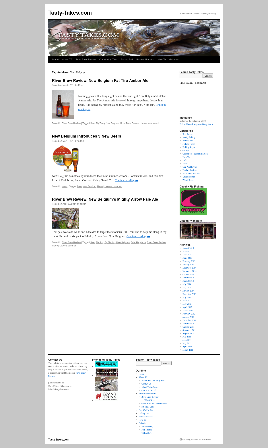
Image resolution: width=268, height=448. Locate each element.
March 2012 (187, 310)
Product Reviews (145, 59)
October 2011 (188, 326)
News (64, 186)
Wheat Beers (187, 179)
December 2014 (189, 267)
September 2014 (189, 277)
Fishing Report (188, 147)
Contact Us (146, 383)
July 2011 (186, 336)
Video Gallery (147, 432)
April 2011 (187, 346)
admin (81, 140)
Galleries (174, 59)
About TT (67, 59)
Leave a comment (150, 123)
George (185, 150)
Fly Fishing (109, 242)
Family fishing (188, 137)
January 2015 (188, 264)
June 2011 (186, 339)
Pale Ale (135, 242)
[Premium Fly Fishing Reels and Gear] (106, 366)
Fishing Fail (127, 59)
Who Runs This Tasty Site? (153, 380)
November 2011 (189, 323)
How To (162, 59)
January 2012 (188, 316)
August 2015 (188, 247)
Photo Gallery (147, 426)
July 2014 (186, 284)
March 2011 (187, 349)
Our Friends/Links (149, 390)
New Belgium (112, 123)
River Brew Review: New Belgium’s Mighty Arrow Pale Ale (105, 199)
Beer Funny (187, 133)
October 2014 (188, 274)
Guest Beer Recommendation (195, 153)
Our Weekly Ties (108, 59)
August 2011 (188, 333)
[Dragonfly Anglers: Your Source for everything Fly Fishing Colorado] (106, 375)
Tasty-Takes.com (70, 12)
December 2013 (189, 293)
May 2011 (186, 343)
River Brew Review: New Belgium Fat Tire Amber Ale (100, 80)
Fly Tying (100, 123)
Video (55, 245)
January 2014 (188, 290)
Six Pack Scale (147, 406)
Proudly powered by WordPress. (197, 439)
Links (184, 160)
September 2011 (189, 330)
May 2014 (186, 287)
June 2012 (186, 300)
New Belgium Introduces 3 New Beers (86, 136)
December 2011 (189, 320)
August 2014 (188, 280)
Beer (92, 123)
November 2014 (189, 270)
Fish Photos (146, 429)
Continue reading (126, 180)
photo (143, 242)
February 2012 (188, 313)
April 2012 (187, 307)
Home (55, 59)
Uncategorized (188, 176)
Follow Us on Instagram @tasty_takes (196, 124)
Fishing (99, 242)
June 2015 (186, 251)
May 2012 (186, 303)
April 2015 (187, 257)
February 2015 (188, 261)
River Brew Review (86, 59)
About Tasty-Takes (149, 386)
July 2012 (186, 297)
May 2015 (186, 254)
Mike (80, 84)
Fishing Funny (188, 143)
